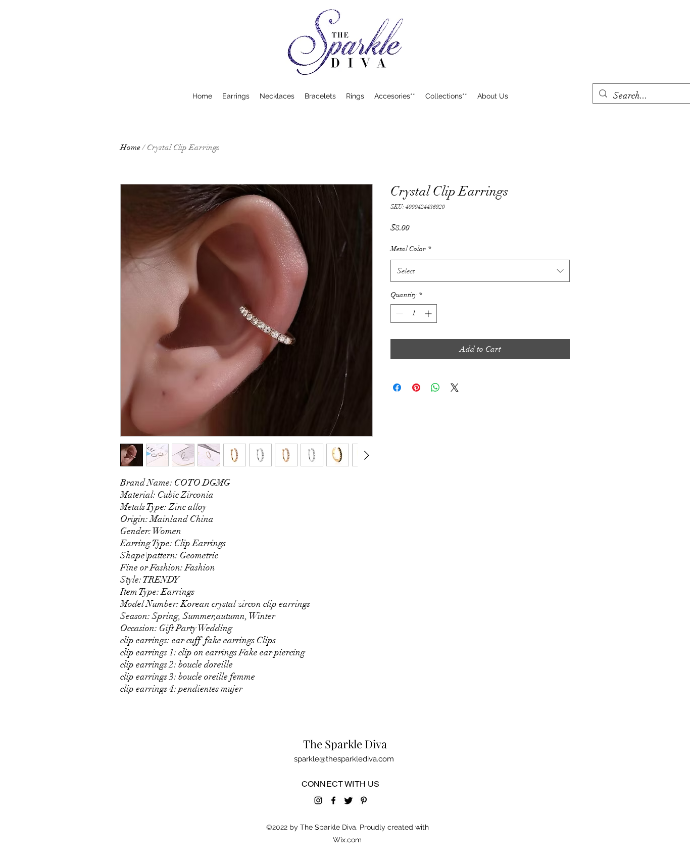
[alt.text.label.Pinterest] (364, 800)
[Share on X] (455, 387)
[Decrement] (398, 313)
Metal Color (410, 249)
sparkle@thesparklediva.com (344, 758)
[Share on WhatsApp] (435, 387)
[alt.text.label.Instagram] (318, 800)
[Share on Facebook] (397, 387)
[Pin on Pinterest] (416, 387)
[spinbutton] (414, 313)
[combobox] (480, 271)
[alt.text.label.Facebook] (333, 800)
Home (130, 147)
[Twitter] (348, 800)
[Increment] (429, 313)
